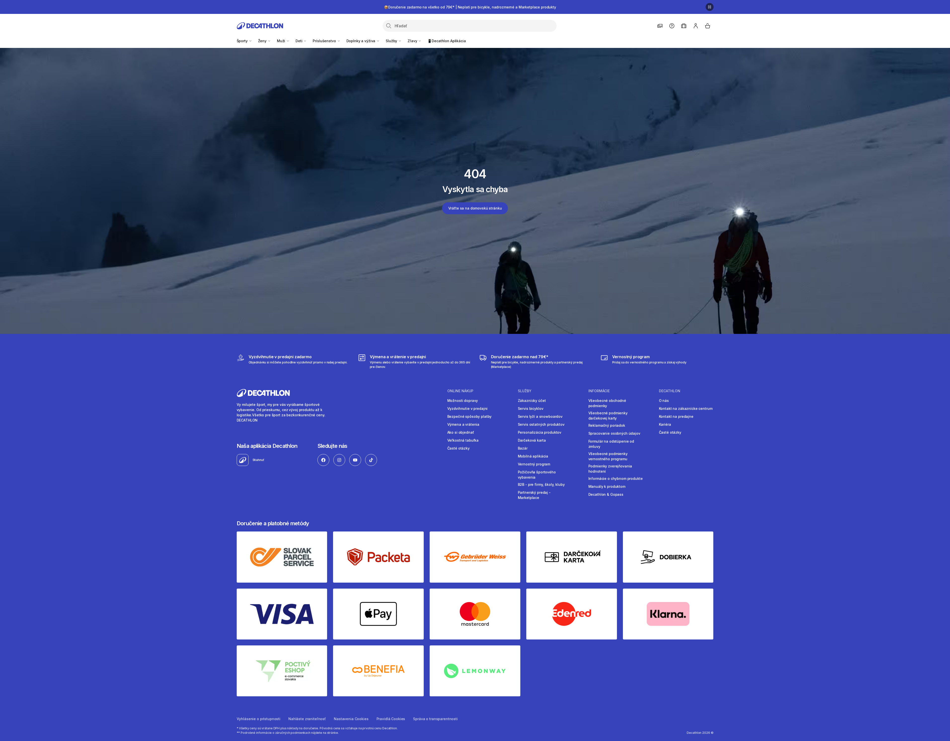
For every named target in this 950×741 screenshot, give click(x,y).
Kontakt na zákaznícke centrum (686, 408)
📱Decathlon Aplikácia (446, 41)
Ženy (262, 41)
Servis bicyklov (530, 408)
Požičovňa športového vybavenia (537, 474)
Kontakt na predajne (676, 416)
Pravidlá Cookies (391, 719)
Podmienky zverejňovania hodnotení (610, 468)
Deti (299, 41)
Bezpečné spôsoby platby (469, 416)
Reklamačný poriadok (606, 425)
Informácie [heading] (599, 391)
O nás (664, 400)
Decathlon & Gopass (605, 494)
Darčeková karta (532, 440)
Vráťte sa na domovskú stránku (475, 208)
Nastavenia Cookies (351, 719)
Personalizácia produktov (540, 432)
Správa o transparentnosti (435, 719)
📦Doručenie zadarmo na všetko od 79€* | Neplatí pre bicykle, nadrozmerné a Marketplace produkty (470, 7)
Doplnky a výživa (361, 41)
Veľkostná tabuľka (463, 440)
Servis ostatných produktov (541, 424)
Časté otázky (458, 448)
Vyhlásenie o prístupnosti (259, 719)
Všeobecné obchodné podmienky (607, 403)
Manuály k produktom (606, 486)
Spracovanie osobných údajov (614, 433)
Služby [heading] (525, 391)
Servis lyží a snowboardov (540, 416)
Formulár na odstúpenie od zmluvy (611, 444)
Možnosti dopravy (462, 400)
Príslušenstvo (325, 41)
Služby (392, 41)
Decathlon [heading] (669, 391)
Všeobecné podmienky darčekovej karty (608, 415)
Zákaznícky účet (532, 400)
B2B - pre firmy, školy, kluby (541, 484)
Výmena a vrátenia (463, 424)
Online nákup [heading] (460, 391)
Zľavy (413, 41)
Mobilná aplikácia (533, 456)
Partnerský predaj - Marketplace (534, 495)
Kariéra (665, 424)
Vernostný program (534, 464)
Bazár (523, 448)
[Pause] (710, 7)
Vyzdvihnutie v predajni (467, 408)
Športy (243, 41)
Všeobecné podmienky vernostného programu (608, 456)
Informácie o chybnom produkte (615, 478)
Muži (281, 41)
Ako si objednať (460, 432)
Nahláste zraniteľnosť (307, 719)
